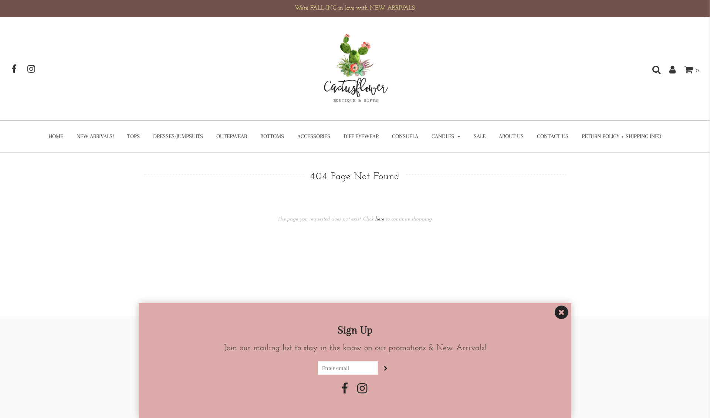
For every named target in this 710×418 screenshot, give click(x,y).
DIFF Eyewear (361, 136)
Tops (133, 136)
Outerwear (231, 136)
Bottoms (272, 136)
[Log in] (669, 69)
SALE (480, 136)
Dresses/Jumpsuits (178, 136)
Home (55, 136)
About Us (511, 136)
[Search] (652, 69)
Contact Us (552, 136)
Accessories (313, 136)
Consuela (405, 136)
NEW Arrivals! (95, 136)
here (379, 219)
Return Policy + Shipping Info (621, 136)
